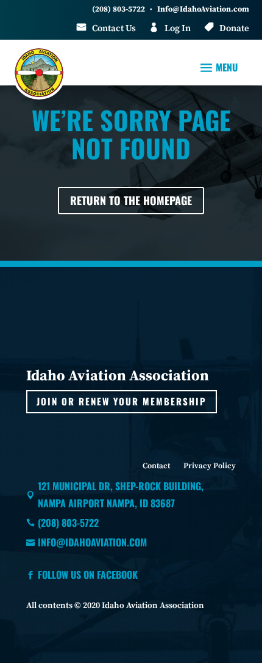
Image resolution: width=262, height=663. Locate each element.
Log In (178, 28)
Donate (234, 28)
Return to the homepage (131, 200)
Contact (156, 466)
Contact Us (114, 28)
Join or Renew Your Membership (122, 401)
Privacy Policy (209, 466)
